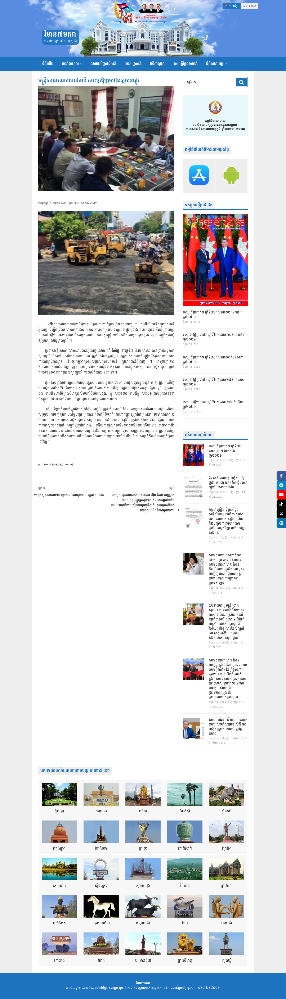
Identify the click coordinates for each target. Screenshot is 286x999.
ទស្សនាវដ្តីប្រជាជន (199, 205)
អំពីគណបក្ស (214, 64)
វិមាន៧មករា (60, 34)
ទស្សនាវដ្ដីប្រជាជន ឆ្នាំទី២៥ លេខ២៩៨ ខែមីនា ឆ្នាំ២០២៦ (213, 404)
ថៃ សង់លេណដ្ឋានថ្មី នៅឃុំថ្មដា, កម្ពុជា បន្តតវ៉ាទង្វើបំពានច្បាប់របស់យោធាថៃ (228, 483)
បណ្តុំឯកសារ (70, 64)
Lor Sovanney (88, 203)
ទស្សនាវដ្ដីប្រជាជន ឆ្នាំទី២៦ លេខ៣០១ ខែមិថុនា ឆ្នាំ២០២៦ (214, 337)
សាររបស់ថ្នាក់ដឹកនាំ (103, 64)
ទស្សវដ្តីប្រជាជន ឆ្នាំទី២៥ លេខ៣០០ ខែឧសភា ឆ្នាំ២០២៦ (213, 360)
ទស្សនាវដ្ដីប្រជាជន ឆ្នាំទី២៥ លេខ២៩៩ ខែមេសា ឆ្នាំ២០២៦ (214, 382)
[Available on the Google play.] (231, 176)
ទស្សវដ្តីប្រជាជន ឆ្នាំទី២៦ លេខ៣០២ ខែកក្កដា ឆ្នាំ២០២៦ (213, 315)
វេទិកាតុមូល (158, 64)
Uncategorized (53, 465)
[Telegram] (281, 485)
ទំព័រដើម (47, 64)
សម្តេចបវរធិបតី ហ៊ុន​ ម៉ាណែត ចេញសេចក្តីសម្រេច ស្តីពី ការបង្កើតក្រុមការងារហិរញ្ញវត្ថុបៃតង (228, 727)
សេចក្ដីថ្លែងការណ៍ (186, 64)
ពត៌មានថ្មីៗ (69, 465)
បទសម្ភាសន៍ (133, 64)
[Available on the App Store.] (199, 176)
